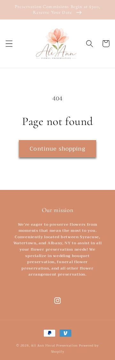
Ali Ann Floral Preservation (54, 345)
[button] (9, 43)
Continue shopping (57, 148)
